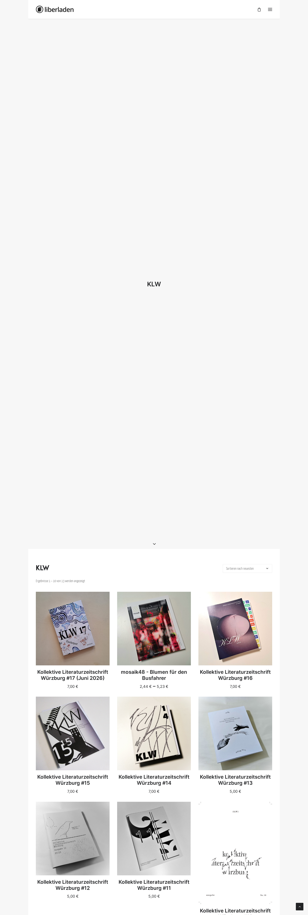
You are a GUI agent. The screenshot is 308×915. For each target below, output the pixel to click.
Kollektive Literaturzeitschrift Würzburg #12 (72, 885)
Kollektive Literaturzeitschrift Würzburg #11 (154, 885)
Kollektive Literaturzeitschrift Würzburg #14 (154, 780)
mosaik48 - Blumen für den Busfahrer (154, 675)
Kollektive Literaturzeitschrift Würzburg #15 (72, 780)
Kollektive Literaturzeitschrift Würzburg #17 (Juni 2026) (72, 675)
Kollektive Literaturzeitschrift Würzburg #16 (235, 675)
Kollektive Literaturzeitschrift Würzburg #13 (235, 780)
